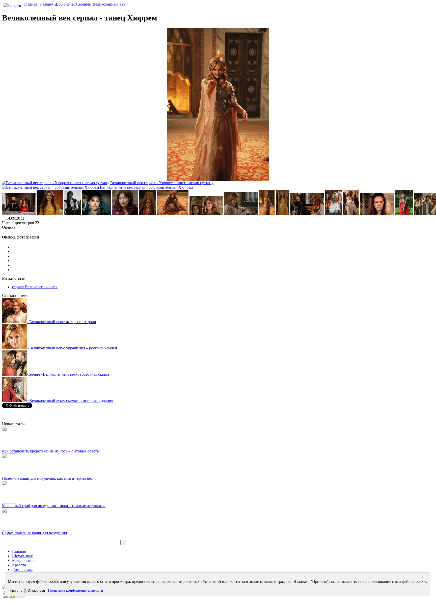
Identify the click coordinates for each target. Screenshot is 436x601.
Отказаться (36, 590)
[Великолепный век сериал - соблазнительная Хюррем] (282, 213)
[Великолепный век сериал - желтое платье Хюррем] (50, 213)
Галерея (46, 4)
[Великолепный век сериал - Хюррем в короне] (147, 213)
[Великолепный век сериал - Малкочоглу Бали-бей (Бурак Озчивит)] (72, 213)
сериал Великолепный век (35, 287)
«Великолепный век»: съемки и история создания (70, 400)
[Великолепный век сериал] (307, 213)
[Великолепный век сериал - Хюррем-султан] (96, 213)
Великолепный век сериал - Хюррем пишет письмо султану (161, 183)
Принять (16, 590)
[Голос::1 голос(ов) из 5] (223, 251)
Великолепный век (109, 4)
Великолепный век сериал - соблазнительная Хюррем (146, 187)
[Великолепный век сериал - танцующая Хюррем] (172, 213)
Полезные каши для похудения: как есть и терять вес (47, 478)
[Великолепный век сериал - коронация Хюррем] (206, 213)
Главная (30, 4)
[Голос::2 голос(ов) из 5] (223, 256)
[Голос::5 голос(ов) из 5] (223, 270)
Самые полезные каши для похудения (34, 533)
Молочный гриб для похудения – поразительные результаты (53, 505)
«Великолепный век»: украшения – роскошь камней (72, 348)
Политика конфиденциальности (75, 590)
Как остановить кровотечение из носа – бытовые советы (51, 451)
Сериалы (84, 4)
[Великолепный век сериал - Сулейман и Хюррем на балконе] (19, 213)
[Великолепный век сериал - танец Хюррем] (267, 213)
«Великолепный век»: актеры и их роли (61, 322)
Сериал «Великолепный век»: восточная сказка (68, 374)
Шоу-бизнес (64, 4)
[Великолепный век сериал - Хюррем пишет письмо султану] (241, 213)
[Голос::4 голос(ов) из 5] (223, 265)
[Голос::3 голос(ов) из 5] (223, 260)
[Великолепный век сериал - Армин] (125, 213)
